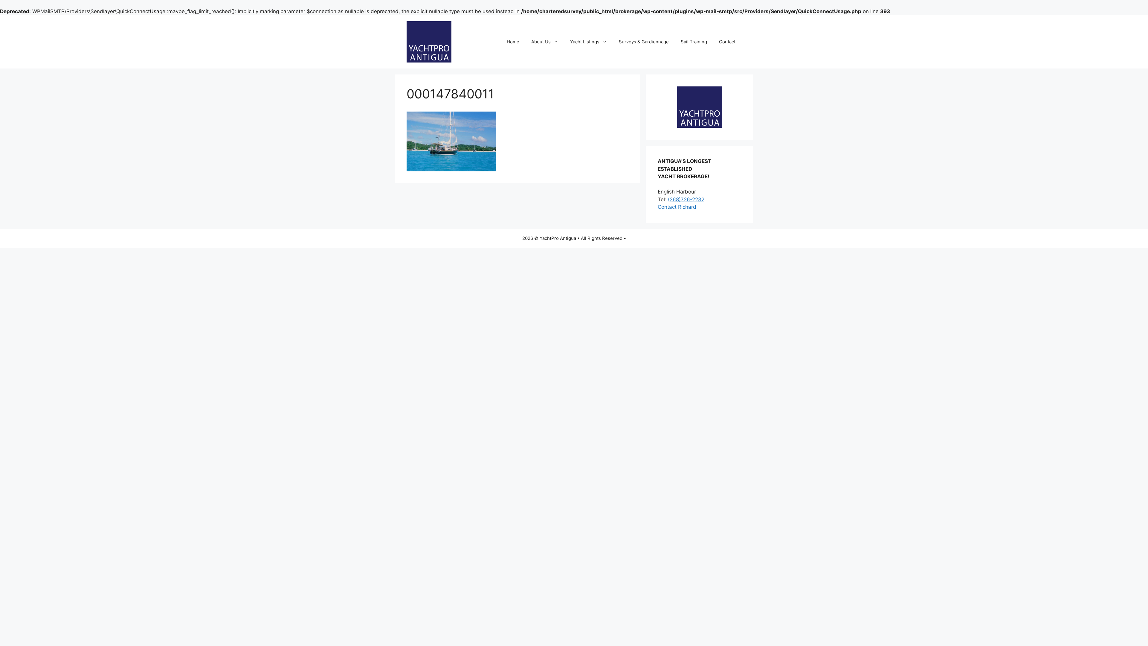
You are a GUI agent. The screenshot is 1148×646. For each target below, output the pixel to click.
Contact (727, 42)
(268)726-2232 (686, 199)
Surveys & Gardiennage (644, 42)
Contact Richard (677, 207)
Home (513, 42)
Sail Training (694, 42)
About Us (541, 42)
